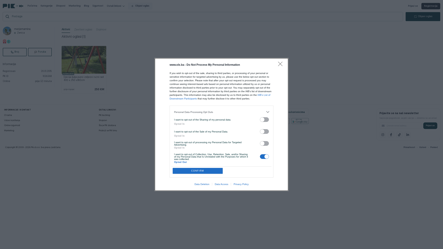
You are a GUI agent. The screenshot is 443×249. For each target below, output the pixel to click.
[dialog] (221, 124)
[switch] (264, 119)
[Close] (281, 65)
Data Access (221, 184)
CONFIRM (197, 170)
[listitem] (221, 112)
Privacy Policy (241, 184)
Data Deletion (202, 184)
